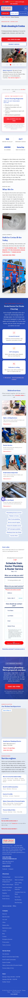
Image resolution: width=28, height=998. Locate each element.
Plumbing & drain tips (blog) (14, 532)
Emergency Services (7, 939)
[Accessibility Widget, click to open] (3, 499)
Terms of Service (16, 992)
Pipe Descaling (18, 902)
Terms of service (6, 945)
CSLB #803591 (6, 866)
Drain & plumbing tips (18, 377)
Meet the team (6, 916)
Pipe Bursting (18, 899)
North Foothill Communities (9, 959)
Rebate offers (5, 925)
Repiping (4, 893)
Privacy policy (5, 942)
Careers (4, 931)
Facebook (4, 869)
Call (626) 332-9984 (14, 39)
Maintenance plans (7, 928)
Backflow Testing (6, 890)
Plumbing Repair (6, 877)
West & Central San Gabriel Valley (10, 956)
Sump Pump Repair (7, 887)
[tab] (7, 64)
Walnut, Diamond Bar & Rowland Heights (12, 965)
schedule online (19, 395)
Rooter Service (6, 898)
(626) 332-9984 (5, 13)
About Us (4, 914)
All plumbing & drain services (14, 512)
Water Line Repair (19, 879)
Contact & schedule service (14, 525)
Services (8, 17)
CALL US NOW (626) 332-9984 (14, 119)
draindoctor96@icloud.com (9, 858)
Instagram (10, 869)
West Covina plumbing (14, 519)
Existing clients (23, 13)
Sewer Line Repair (19, 877)
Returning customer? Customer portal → (13, 649)
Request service (14, 44)
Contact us (14, 823)
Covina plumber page (10, 248)
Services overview (7, 906)
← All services (7, 377)
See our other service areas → (9, 820)
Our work (4, 919)
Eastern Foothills (6, 962)
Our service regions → (14, 77)
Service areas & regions (14, 522)
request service (16, 252)
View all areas (5, 954)
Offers (14, 906)
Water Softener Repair (7, 884)
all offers (23, 89)
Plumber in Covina (14, 516)
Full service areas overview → (9, 828)
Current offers (14, 535)
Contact (14, 379)
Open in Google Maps (9, 748)
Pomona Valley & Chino (8, 968)
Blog (3, 933)
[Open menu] (26, 8)
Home (2, 17)
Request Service (14, 13)
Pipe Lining (17, 897)
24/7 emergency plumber (14, 529)
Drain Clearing (5, 896)
